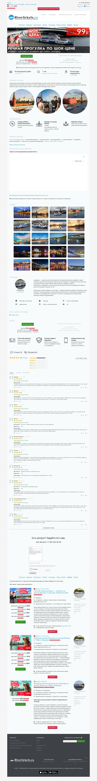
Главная (43, 14)
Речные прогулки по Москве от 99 (48, 8)
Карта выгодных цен (65, 14)
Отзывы (75, 25)
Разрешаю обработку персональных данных (42, 566)
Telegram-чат (80, 6)
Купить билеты (20, 622)
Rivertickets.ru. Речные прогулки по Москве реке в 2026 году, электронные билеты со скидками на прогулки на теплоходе (52, 768)
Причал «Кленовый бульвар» (17, 139)
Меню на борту (61, 25)
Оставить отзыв (82, 358)
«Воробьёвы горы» (66, 626)
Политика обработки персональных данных (21, 745)
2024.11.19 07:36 (22, 376)
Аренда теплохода (80, 14)
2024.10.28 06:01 (22, 390)
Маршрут (29, 25)
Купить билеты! (27, 56)
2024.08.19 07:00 (30, 498)
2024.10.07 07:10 (21, 404)
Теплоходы (51, 25)
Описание (22, 25)
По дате (11, 372)
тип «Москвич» (20, 292)
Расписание (37, 25)
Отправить (33, 573)
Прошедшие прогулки (15, 748)
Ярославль (34, 4)
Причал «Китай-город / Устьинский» (54, 141)
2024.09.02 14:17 (24, 465)
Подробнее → (52, 631)
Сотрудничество (40, 745)
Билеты (69, 25)
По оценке (18, 372)
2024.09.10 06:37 (22, 450)
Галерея (44, 25)
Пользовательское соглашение (17, 743)
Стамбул (11, 6)
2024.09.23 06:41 (21, 418)
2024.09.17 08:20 (27, 436)
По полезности (26, 372)
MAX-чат (88, 6)
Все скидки (52, 14)
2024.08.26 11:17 (22, 480)
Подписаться (81, 741)
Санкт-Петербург (19, 4)
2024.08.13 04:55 (21, 514)
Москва (11, 4)
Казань (28, 4)
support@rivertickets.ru (75, 759)
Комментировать (18, 387)
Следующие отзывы (48, 528)
